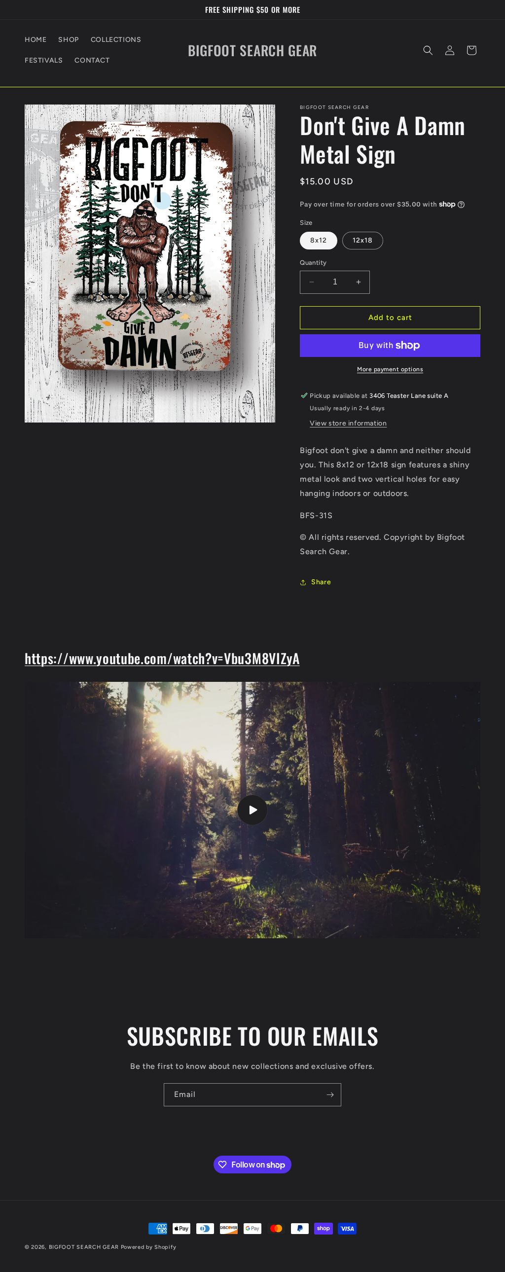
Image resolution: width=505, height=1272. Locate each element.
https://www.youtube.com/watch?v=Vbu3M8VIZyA (162, 658)
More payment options (390, 369)
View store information (348, 423)
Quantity (313, 262)
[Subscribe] (330, 1094)
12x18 (363, 240)
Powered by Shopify (149, 1247)
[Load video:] (252, 810)
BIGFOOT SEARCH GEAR (84, 1247)
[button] (428, 50)
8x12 (318, 240)
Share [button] (321, 582)
